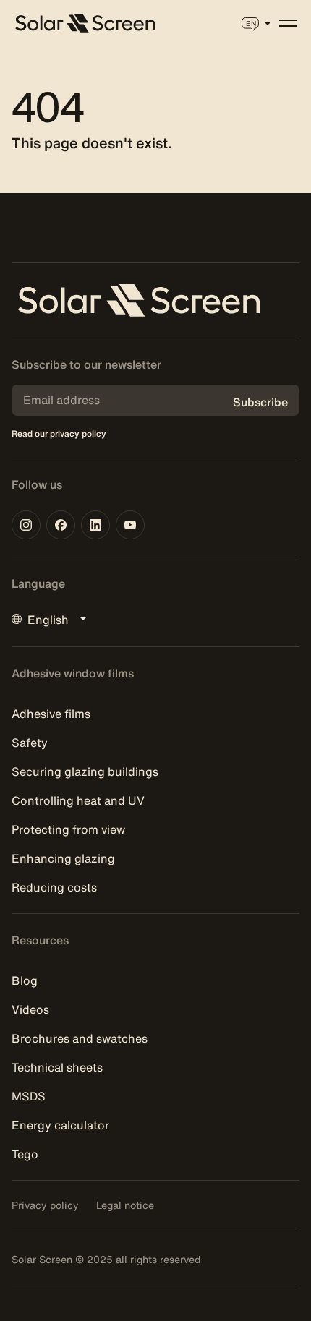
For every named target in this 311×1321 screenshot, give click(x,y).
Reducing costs (54, 887)
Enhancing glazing (63, 858)
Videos (30, 1009)
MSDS (29, 1096)
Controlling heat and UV (78, 800)
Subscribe (260, 402)
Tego (25, 1154)
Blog (25, 980)
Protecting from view (68, 829)
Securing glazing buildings (85, 771)
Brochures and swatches (80, 1038)
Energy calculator (60, 1125)
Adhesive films (51, 713)
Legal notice (125, 1205)
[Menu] (287, 23)
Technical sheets (57, 1067)
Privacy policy (45, 1205)
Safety (30, 742)
